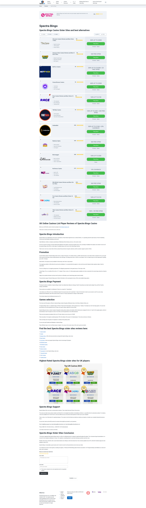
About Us (62, 497)
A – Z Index (74, 2)
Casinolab (43, 351)
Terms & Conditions (63, 495)
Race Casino (42, 338)
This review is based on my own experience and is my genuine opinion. (53, 470)
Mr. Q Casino (43, 355)
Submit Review (44, 473)
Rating (44, 34)
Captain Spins (43, 357)
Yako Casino (42, 346)
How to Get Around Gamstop (97, 2)
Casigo (41, 333)
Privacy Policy (62, 492)
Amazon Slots (43, 336)
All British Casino (43, 342)
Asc (98, 34)
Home (40, 6)
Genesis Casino (43, 348)
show (75, 478)
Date (50, 34)
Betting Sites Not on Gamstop (84, 2)
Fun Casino (42, 340)
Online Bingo (57, 2)
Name (56, 34)
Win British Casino (44, 344)
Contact (62, 498)
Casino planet (43, 331)
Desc (104, 34)
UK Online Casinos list (64, 227)
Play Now (95, 43)
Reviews (46, 6)
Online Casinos (49, 2)
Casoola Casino (44, 353)
